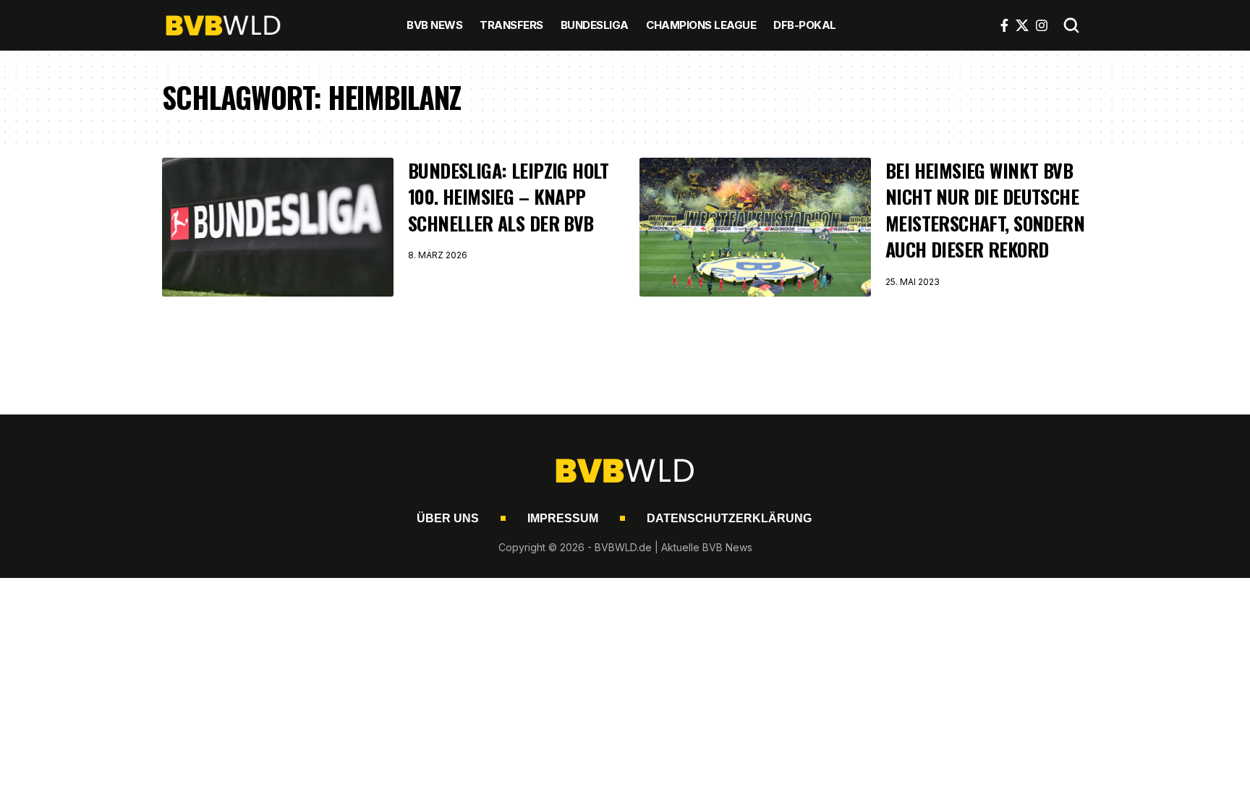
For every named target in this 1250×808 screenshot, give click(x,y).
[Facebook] (1004, 25)
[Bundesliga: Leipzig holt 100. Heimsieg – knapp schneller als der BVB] (278, 227)
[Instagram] (1041, 25)
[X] (1022, 25)
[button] (1071, 25)
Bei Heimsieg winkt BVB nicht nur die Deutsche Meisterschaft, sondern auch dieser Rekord (984, 209)
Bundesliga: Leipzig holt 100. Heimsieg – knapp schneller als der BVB (508, 196)
